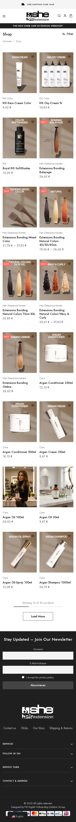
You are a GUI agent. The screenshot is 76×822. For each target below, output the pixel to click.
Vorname (38, 649)
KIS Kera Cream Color (17, 103)
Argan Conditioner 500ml (19, 452)
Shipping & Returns (61, 728)
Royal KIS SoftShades (16, 168)
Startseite (7, 41)
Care (42, 378)
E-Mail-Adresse (38, 663)
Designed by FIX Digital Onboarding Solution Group (38, 807)
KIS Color (8, 98)
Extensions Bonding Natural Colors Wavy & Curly (54, 314)
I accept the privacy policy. (40, 677)
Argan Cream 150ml (52, 452)
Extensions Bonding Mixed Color (19, 239)
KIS (4, 163)
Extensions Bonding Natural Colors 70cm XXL (19, 312)
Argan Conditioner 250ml (56, 383)
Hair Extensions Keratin (51, 163)
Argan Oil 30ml (49, 517)
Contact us (9, 728)
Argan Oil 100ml (13, 517)
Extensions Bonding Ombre (15, 385)
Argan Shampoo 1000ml (55, 582)
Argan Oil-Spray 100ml (17, 582)
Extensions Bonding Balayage (52, 170)
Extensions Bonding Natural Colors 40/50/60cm (52, 241)
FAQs (24, 728)
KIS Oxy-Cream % (50, 103)
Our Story (39, 728)
